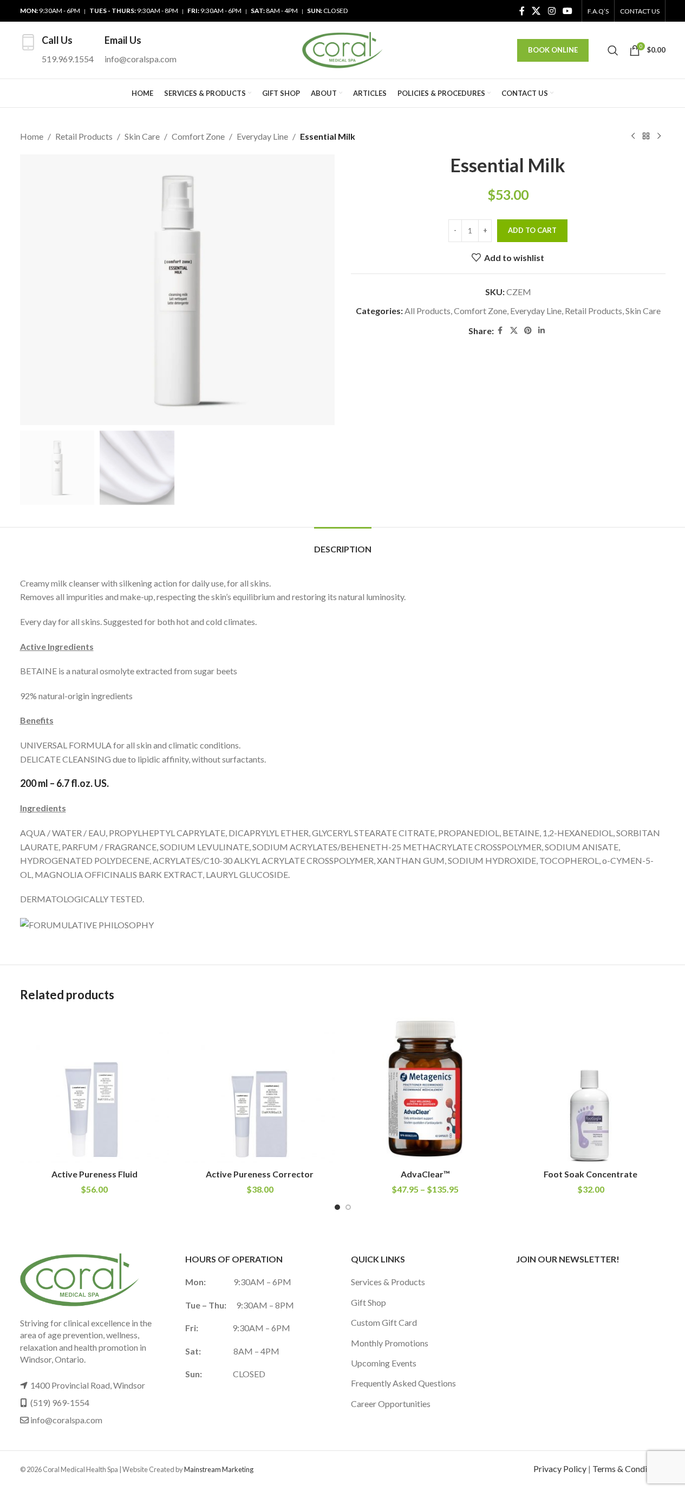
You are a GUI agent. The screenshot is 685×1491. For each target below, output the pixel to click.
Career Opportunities (390, 1403)
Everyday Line (262, 136)
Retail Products (84, 136)
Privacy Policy (559, 1468)
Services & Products (388, 1282)
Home (31, 136)
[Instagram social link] (551, 11)
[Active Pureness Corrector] (260, 1088)
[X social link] (536, 11)
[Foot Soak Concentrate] (591, 1088)
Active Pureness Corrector (260, 1174)
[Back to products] (646, 136)
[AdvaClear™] (425, 1088)
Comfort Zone (198, 136)
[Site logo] (342, 49)
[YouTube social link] (567, 11)
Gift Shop (368, 1302)
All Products (428, 310)
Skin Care (142, 136)
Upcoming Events (383, 1363)
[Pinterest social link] (528, 330)
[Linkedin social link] (541, 330)
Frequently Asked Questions (403, 1383)
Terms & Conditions (629, 1468)
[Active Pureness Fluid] (94, 1088)
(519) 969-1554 (59, 1402)
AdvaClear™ (425, 1174)
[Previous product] (633, 136)
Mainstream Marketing (218, 1469)
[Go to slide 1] (337, 1207)
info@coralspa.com (66, 1420)
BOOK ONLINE (553, 49)
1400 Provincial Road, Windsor (87, 1385)
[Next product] (659, 136)
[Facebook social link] (522, 11)
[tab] (342, 543)
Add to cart (532, 230)
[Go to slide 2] (348, 1207)
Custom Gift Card (384, 1322)
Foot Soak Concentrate (590, 1174)
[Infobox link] (57, 50)
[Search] (613, 50)
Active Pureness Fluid (94, 1174)
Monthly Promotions (389, 1343)
